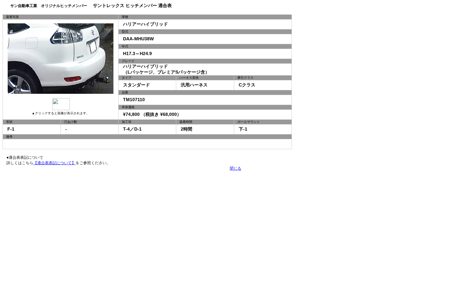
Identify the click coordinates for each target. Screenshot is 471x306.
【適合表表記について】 (54, 163)
